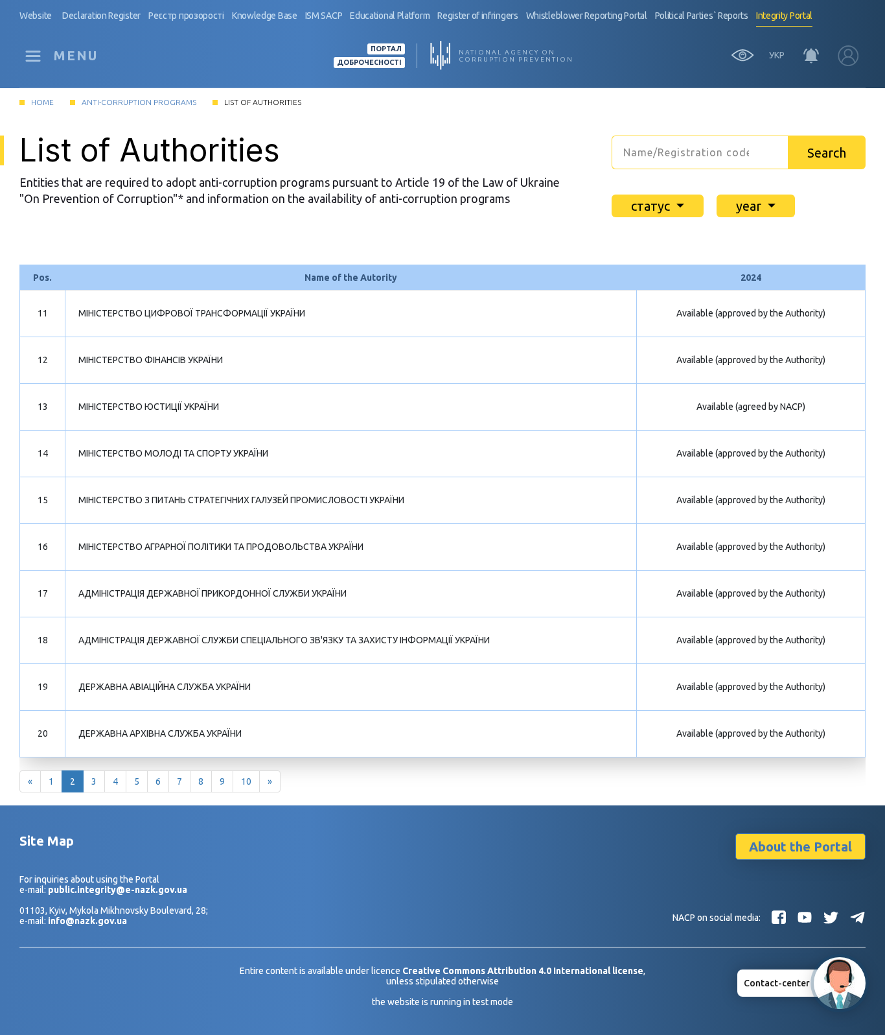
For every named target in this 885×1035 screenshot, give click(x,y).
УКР (777, 55)
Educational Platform (390, 15)
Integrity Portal (784, 15)
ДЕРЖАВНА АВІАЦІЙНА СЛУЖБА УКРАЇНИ (164, 687)
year (750, 205)
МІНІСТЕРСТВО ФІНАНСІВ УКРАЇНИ (150, 360)
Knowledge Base (264, 15)
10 (246, 781)
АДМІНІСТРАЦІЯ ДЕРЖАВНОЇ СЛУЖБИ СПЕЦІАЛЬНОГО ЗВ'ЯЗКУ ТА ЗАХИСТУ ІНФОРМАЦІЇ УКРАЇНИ (284, 640)
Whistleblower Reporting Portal (586, 15)
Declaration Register (101, 15)
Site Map (46, 840)
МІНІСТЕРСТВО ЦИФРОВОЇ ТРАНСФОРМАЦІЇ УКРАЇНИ (191, 313)
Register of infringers (477, 15)
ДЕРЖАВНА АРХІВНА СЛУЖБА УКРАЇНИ (160, 733)
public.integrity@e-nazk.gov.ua (117, 890)
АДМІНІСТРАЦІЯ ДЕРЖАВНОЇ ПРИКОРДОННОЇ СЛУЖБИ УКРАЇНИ (212, 593)
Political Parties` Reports (701, 15)
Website (35, 15)
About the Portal (800, 846)
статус (652, 205)
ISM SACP (324, 15)
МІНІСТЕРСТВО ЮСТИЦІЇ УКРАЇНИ (148, 406)
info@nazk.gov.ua (87, 921)
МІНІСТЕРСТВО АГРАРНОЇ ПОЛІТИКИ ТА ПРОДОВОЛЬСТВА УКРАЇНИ (220, 546)
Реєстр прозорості (186, 15)
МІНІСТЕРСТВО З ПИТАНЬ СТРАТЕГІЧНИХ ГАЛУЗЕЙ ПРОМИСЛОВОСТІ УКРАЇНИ (241, 500)
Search (826, 152)
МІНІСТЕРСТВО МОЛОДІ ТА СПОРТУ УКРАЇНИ (173, 453)
